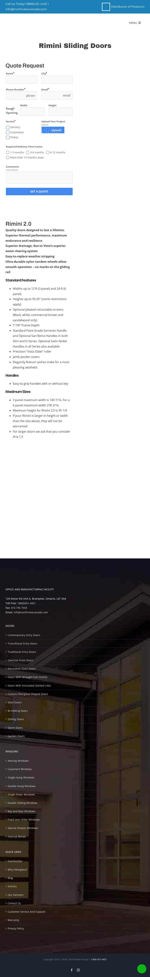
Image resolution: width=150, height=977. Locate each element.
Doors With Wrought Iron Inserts (27, 677)
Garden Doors (16, 736)
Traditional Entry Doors (22, 652)
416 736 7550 (19, 607)
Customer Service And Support (26, 911)
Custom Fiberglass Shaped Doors (28, 694)
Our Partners (16, 895)
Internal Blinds (17, 836)
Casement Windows (20, 769)
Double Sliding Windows (23, 803)
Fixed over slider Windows (24, 819)
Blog (10, 878)
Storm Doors (15, 727)
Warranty (13, 920)
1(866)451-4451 (36, 4)
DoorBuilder (15, 861)
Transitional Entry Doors (22, 643)
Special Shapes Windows (23, 828)
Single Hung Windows (21, 777)
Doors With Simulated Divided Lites (29, 685)
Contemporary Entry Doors (24, 635)
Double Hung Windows (22, 786)
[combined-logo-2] (31, 20)
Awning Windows (18, 760)
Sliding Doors (16, 719)
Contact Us (14, 903)
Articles (12, 886)
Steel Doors (15, 702)
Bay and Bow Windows (21, 811)
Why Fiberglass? (17, 869)
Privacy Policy (16, 928)
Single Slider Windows (21, 794)
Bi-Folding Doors (18, 710)
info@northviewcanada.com (26, 9)
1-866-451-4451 (99, 959)
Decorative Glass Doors (22, 668)
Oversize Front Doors (20, 660)
